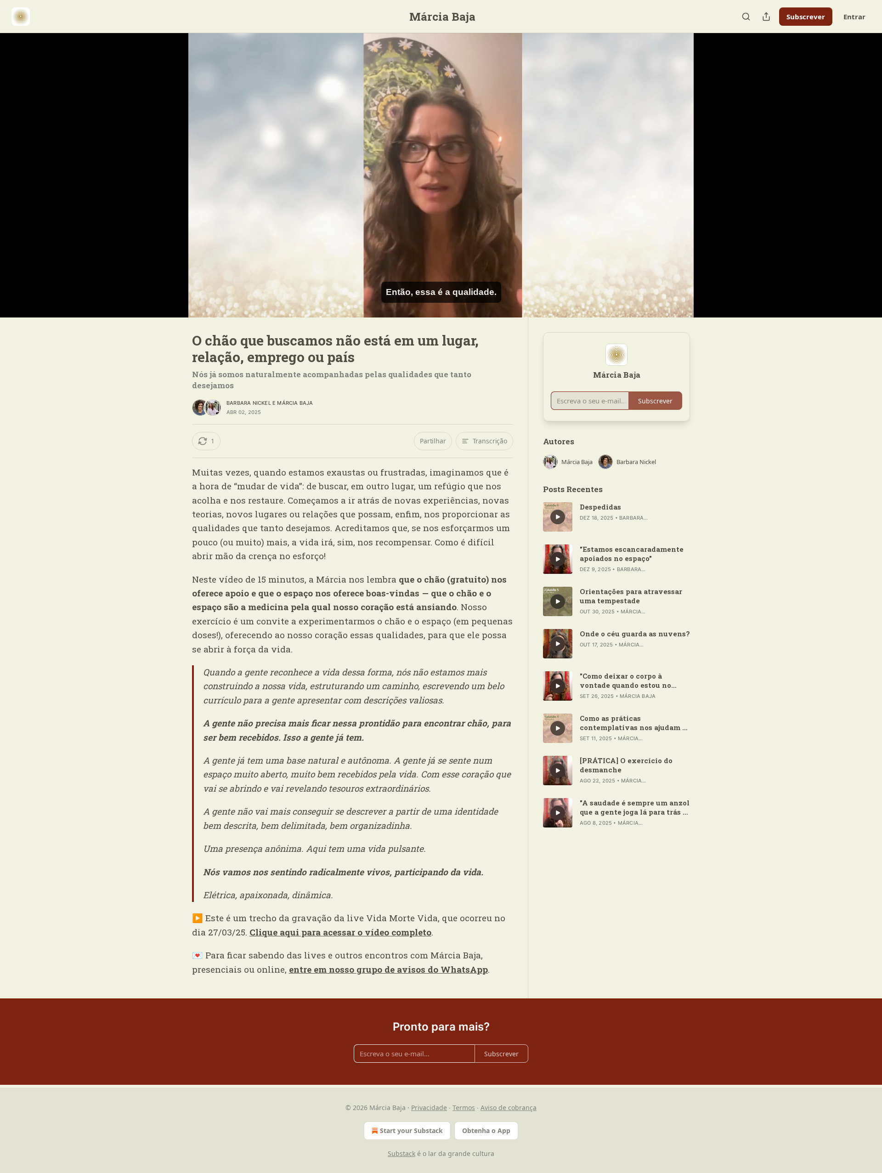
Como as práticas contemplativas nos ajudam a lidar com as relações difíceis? (635, 723)
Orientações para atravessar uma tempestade (631, 596)
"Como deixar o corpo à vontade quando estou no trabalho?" (625, 680)
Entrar (854, 16)
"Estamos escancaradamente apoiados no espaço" (632, 553)
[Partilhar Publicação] (766, 16)
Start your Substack (411, 1130)
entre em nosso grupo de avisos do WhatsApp (388, 969)
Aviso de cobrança (509, 1107)
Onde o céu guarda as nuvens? (635, 633)
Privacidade (429, 1107)
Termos (463, 1107)
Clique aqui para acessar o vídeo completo (340, 932)
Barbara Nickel (248, 403)
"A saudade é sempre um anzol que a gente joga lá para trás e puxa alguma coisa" (635, 807)
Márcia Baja (295, 403)
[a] (557, 517)
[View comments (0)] (713, 175)
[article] (616, 517)
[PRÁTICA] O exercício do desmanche (626, 765)
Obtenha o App (486, 1130)
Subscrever (805, 16)
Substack (401, 1153)
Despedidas (600, 506)
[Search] (746, 16)
